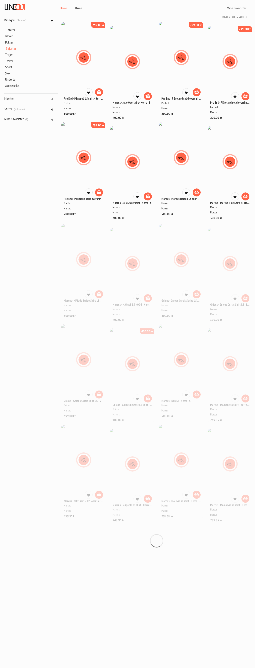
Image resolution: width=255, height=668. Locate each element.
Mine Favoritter (236, 8)
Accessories (12, 85)
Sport (8, 67)
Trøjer (9, 54)
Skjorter (11, 48)
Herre (63, 8)
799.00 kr (196, 25)
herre (233, 17)
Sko (7, 73)
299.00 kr (98, 25)
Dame (78, 8)
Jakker (9, 36)
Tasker (9, 60)
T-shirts (10, 30)
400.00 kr (147, 331)
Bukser (9, 42)
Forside (225, 17)
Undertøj (10, 79)
